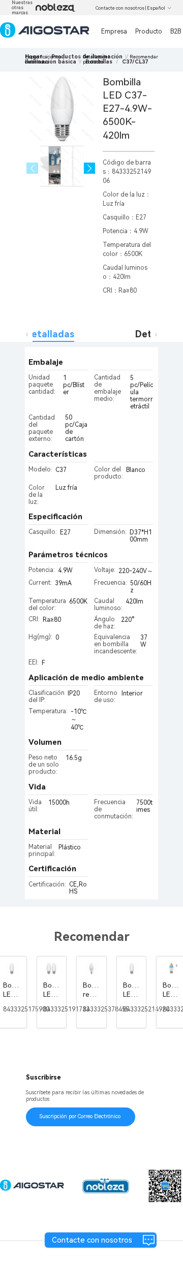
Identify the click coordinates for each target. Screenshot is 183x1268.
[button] (90, 168)
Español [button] (156, 8)
